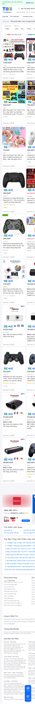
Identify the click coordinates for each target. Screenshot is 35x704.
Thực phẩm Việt (18, 660)
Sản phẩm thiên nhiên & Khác (14, 688)
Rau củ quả (10, 660)
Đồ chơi (21, 644)
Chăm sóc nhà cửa (14, 669)
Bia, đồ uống (10, 664)
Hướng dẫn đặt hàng (9, 589)
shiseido (6, 633)
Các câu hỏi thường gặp (10, 584)
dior (10, 632)
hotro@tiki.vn (18, 603)
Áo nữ (30, 644)
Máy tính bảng (11, 678)
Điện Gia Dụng (8, 697)
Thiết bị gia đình (18, 699)
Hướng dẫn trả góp (9, 598)
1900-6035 (11, 580)
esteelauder (15, 632)
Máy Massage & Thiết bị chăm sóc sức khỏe (15, 687)
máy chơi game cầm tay (11, 533)
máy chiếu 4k (8, 530)
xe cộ (28, 12)
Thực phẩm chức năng (13, 684)
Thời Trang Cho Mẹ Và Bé (11, 644)
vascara (6, 632)
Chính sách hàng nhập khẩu (11, 600)
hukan (17, 633)
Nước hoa (10, 692)
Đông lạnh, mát (15, 661)
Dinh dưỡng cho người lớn (14, 650)
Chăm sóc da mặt (9, 683)
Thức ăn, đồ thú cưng (13, 668)
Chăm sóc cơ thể (12, 686)
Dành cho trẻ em (12, 666)
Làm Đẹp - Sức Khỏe (10, 681)
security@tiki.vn (17, 605)
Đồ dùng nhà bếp (8, 699)
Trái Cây (6, 658)
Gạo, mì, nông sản (13, 663)
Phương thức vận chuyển (11, 591)
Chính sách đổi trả (9, 596)
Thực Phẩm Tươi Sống (11, 656)
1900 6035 (11, 624)
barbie (29, 632)
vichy (21, 633)
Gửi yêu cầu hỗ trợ (9, 587)
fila (25, 633)
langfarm (12, 633)
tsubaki (29, 633)
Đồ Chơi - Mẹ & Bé (10, 642)
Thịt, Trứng (12, 658)
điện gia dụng (20, 12)
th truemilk (23, 632)
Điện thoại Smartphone (10, 674)
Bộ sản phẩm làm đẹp (14, 693)
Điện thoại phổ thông (13, 676)
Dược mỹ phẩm (19, 694)
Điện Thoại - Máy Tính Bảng (13, 672)
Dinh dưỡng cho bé (12, 648)
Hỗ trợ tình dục (18, 692)
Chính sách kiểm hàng (10, 593)
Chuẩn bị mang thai (12, 653)
